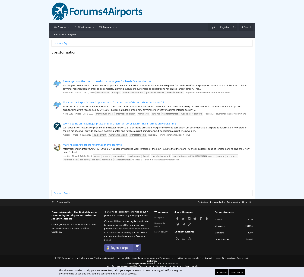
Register (72, 34)
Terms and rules (217, 202)
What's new (84, 27)
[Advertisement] (146, 66)
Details (194, 266)
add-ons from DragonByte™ (143, 266)
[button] (68, 27)
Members (108, 27)
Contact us (202, 202)
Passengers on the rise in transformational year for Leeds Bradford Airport (108, 81)
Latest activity (59, 34)
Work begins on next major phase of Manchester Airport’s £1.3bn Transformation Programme (119, 123)
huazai (249, 239)
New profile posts (159, 224)
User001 (67, 156)
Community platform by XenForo (152, 263)
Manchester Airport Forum (167, 159)
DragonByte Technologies (179, 266)
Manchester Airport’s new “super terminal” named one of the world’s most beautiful (113, 102)
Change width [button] (63, 202)
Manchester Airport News (234, 113)
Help (244, 202)
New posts (159, 217)
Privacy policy (233, 202)
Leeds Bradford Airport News (216, 92)
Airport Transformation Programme (92, 144)
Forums (62, 27)
